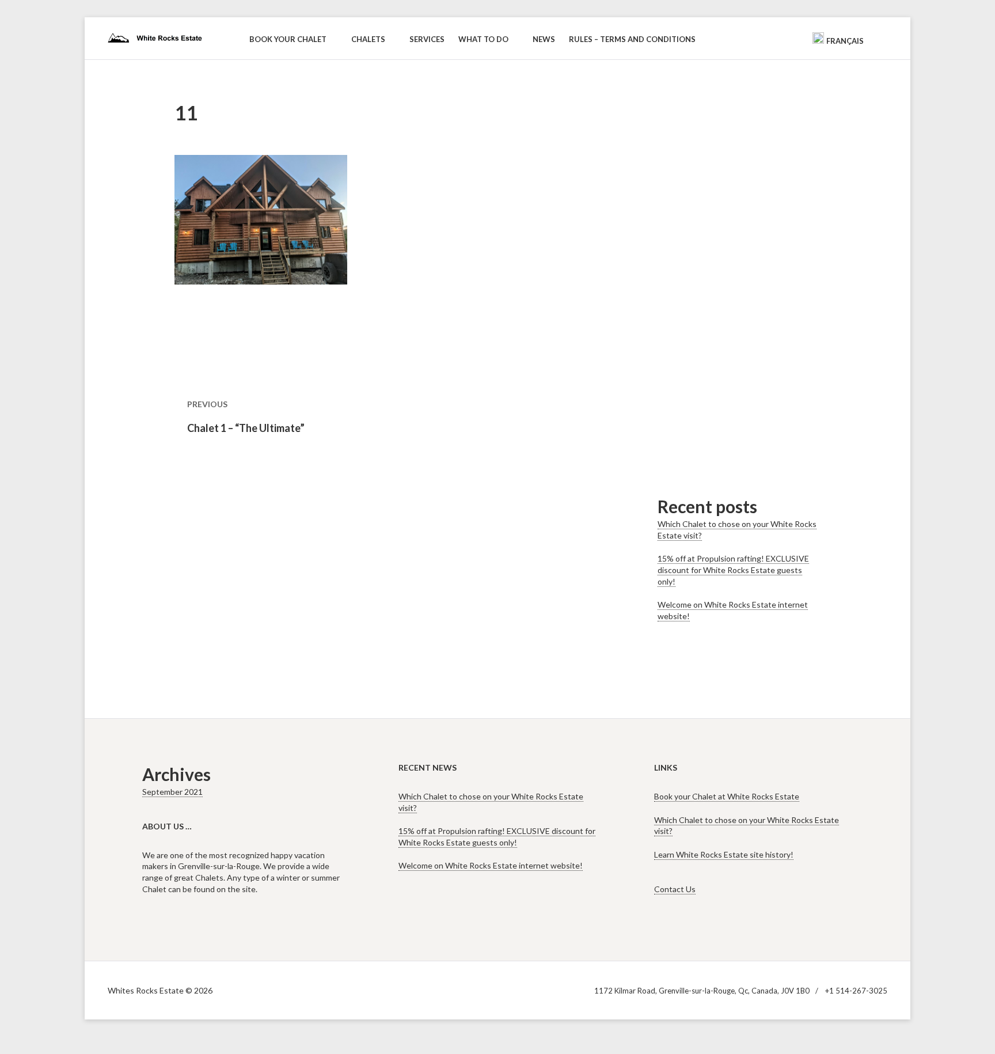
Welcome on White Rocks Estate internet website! (490, 865)
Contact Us (675, 889)
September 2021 (172, 792)
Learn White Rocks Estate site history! (723, 854)
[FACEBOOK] (795, 37)
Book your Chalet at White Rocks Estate (726, 796)
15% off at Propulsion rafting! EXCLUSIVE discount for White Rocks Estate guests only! (733, 569)
